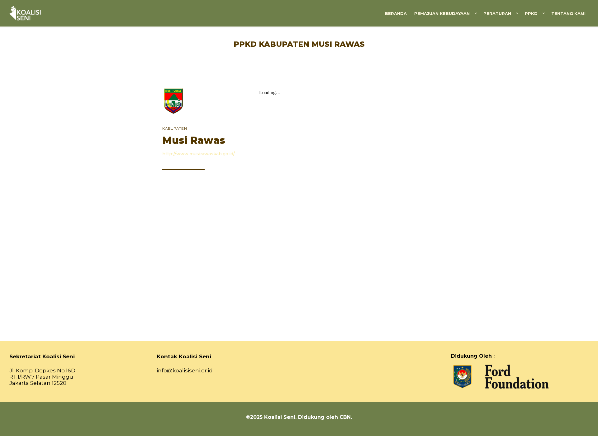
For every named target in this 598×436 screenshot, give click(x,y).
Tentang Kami (568, 13)
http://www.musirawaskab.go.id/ (198, 154)
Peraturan (497, 13)
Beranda (396, 13)
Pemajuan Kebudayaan (442, 13)
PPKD (531, 13)
